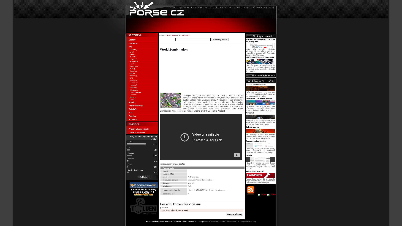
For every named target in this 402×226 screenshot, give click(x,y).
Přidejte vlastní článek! (139, 129)
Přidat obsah (231, 221)
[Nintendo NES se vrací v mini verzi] (260, 63)
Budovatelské (136, 92)
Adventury (133, 50)
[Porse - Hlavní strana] (201, 17)
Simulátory (133, 80)
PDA (131, 113)
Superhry (133, 97)
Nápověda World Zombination (200, 180)
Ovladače (133, 109)
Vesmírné (134, 83)
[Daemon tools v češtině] (260, 147)
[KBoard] (260, 161)
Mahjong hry (134, 66)
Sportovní (133, 87)
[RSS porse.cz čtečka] (252, 195)
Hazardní (133, 57)
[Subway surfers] (260, 133)
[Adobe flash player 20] (260, 177)
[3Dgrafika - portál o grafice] (144, 188)
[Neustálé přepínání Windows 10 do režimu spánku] (260, 47)
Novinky (186, 35)
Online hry (133, 71)
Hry (180, 35)
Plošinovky (133, 76)
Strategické (134, 90)
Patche (132, 73)
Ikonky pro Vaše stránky (247, 221)
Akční (132, 52)
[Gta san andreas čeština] (260, 90)
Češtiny (132, 40)
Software (133, 119)
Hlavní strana (171, 35)
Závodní (133, 99)
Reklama (206, 221)
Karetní (133, 59)
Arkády (132, 54)
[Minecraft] (260, 119)
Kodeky (132, 102)
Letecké (134, 85)
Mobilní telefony (136, 106)
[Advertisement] (201, 25)
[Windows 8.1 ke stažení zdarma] (260, 104)
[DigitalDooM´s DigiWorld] (144, 195)
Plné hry (132, 116)
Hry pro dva (134, 61)
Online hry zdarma (137, 132)
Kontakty (198, 221)
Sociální (134, 95)
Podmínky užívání (218, 221)
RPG (131, 78)
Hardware (133, 43)
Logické (132, 64)
